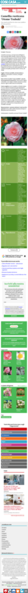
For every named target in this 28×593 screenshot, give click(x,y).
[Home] (10, 2)
